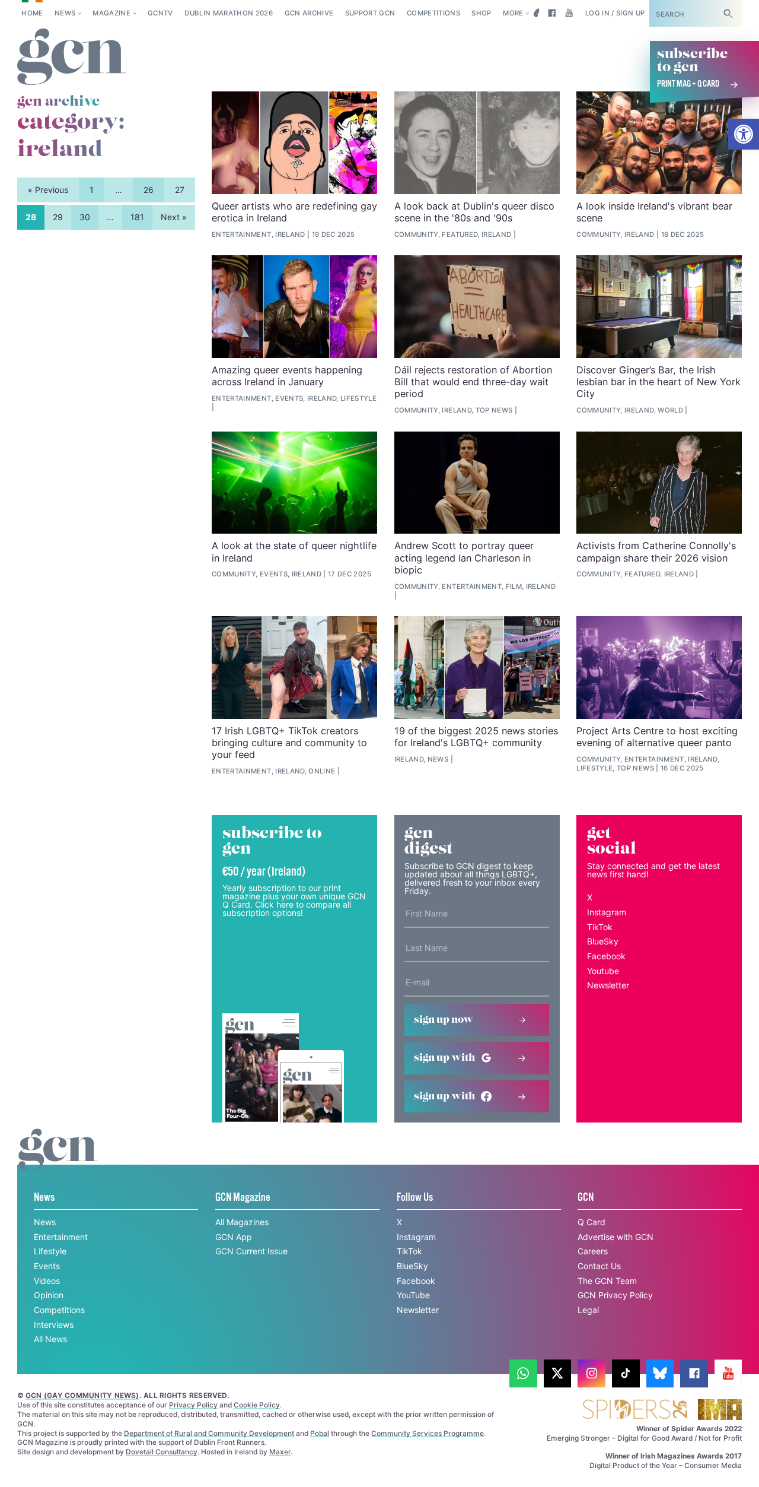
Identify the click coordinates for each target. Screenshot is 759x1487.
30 (84, 217)
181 (137, 217)
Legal (588, 1310)
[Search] (728, 13)
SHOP (481, 13)
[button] (743, 134)
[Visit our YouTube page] (569, 13)
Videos (47, 1281)
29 (58, 217)
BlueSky (602, 941)
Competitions (433, 13)
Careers (593, 1251)
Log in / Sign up (615, 13)
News (65, 13)
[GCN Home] (71, 57)
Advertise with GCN (615, 1237)
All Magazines (242, 1222)
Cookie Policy (257, 1404)
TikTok (600, 927)
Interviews (54, 1325)
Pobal (319, 1433)
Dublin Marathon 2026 (228, 13)
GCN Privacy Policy (615, 1295)
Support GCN (370, 13)
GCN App (233, 1237)
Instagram (606, 912)
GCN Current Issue (251, 1251)
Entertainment (61, 1237)
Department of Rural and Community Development (209, 1433)
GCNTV (160, 13)
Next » (174, 217)
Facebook (606, 956)
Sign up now (443, 1019)
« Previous (48, 190)
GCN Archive (309, 13)
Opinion (48, 1295)
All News (50, 1339)
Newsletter (608, 985)
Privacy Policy (193, 1404)
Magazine (111, 13)
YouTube (413, 1295)
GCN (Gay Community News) (82, 1395)
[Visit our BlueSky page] (534, 13)
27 (179, 190)
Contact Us (599, 1266)
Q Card (591, 1222)
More (513, 13)
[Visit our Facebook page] (551, 13)
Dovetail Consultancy (161, 1451)
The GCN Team (607, 1281)
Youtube (603, 971)
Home (32, 13)
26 (148, 190)
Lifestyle (50, 1251)
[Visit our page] (523, 1373)
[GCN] (58, 1160)
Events (47, 1266)
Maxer (280, 1451)
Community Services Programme (427, 1433)
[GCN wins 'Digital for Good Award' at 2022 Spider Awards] (634, 1410)
